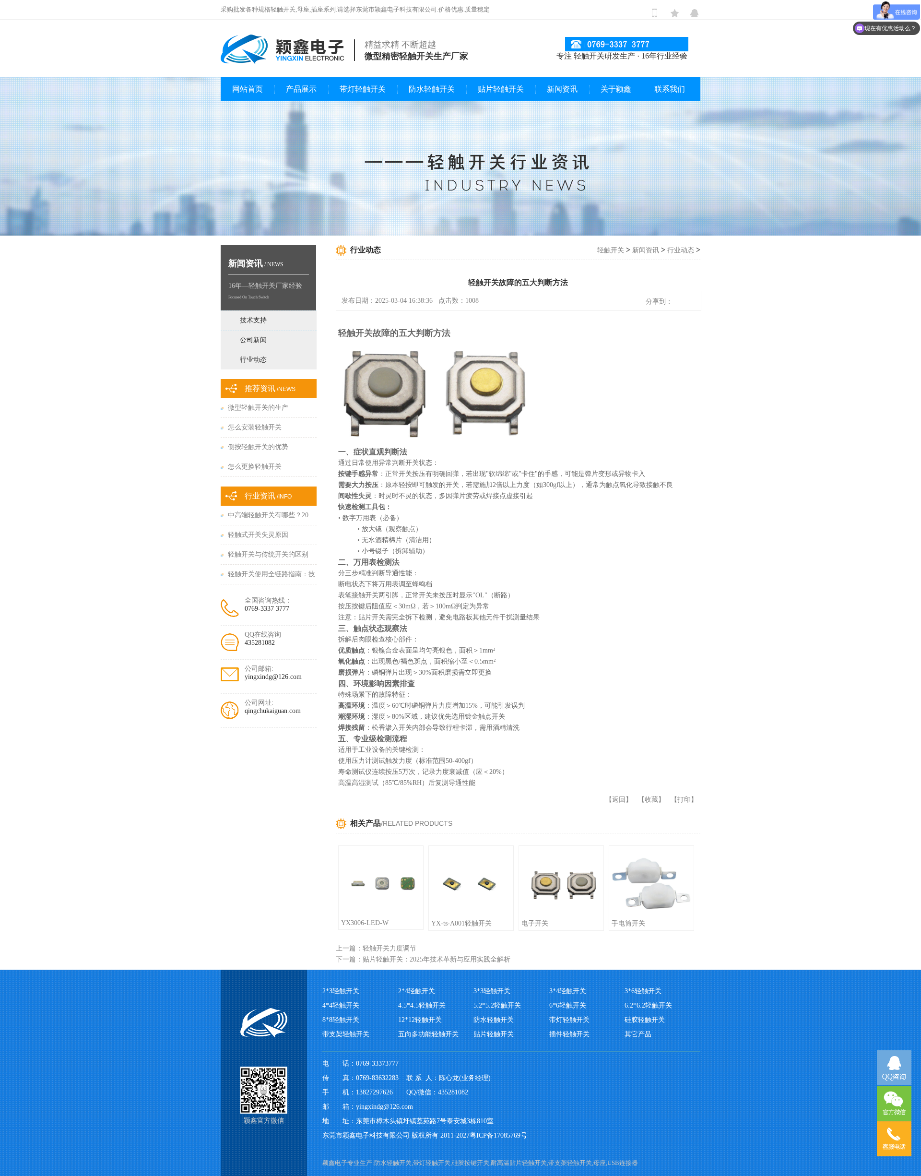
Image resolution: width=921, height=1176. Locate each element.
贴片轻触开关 (501, 89)
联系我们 (669, 89)
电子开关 (534, 923)
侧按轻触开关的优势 (258, 447)
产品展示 (301, 89)
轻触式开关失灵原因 (258, 534)
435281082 (260, 642)
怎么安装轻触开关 (255, 427)
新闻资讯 (562, 89)
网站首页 (247, 89)
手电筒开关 (628, 923)
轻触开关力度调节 (389, 948)
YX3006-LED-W (365, 923)
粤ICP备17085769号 (498, 1135)
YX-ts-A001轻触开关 (461, 923)
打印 (684, 799)
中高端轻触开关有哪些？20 (268, 515)
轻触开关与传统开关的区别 (268, 554)
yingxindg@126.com (273, 676)
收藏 (651, 799)
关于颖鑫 (616, 89)
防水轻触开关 (432, 89)
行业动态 (680, 250)
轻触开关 (610, 250)
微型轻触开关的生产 (258, 407)
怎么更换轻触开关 (255, 466)
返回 (619, 799)
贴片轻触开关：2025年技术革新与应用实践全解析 (436, 959)
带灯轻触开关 (363, 89)
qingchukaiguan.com (273, 710)
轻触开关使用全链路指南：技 (271, 574)
